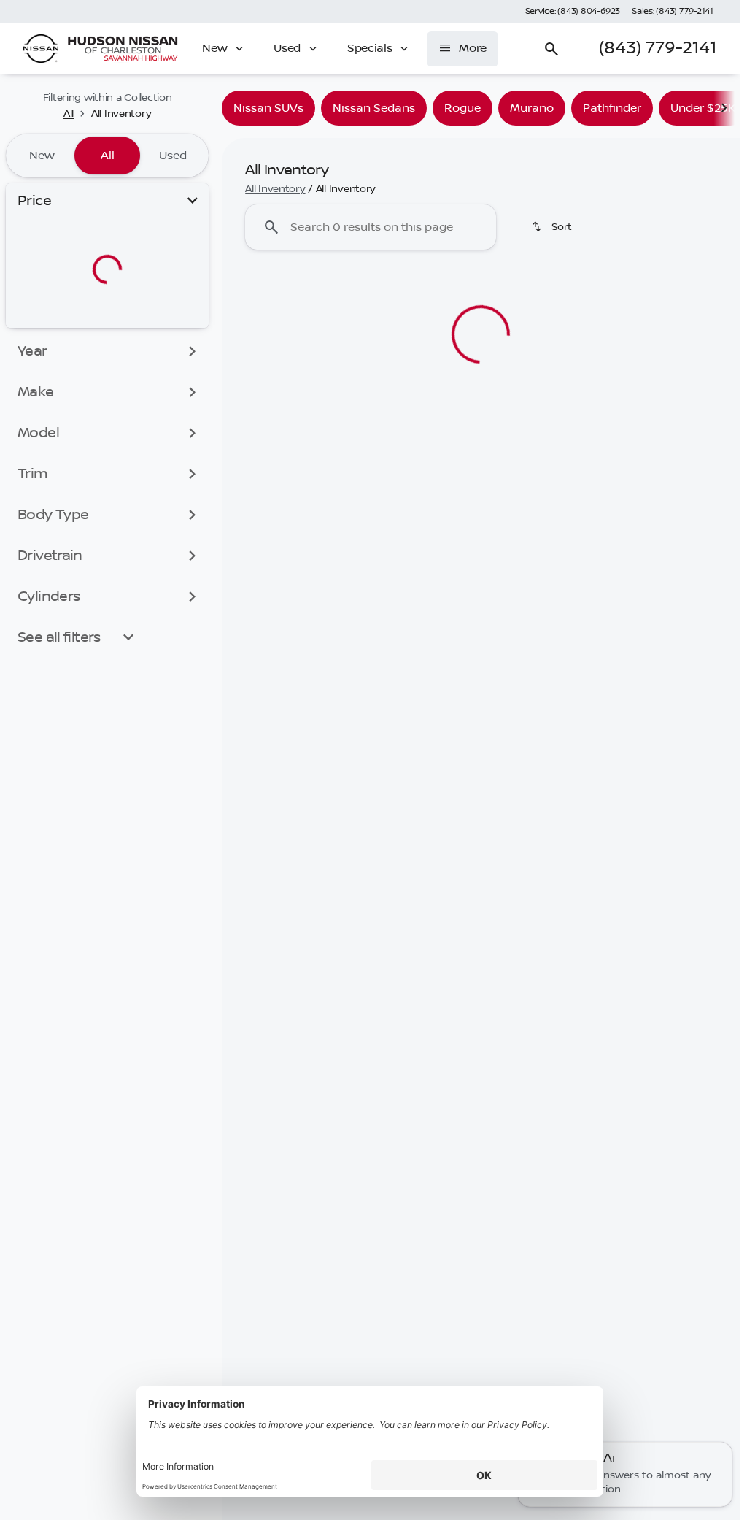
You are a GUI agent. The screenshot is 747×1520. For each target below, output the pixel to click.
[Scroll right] (724, 108)
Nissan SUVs (268, 108)
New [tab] (42, 155)
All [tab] (108, 155)
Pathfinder (612, 108)
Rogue (462, 108)
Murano (532, 108)
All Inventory (275, 189)
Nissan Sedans (374, 108)
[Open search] (551, 49)
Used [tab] (173, 155)
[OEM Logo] (40, 49)
